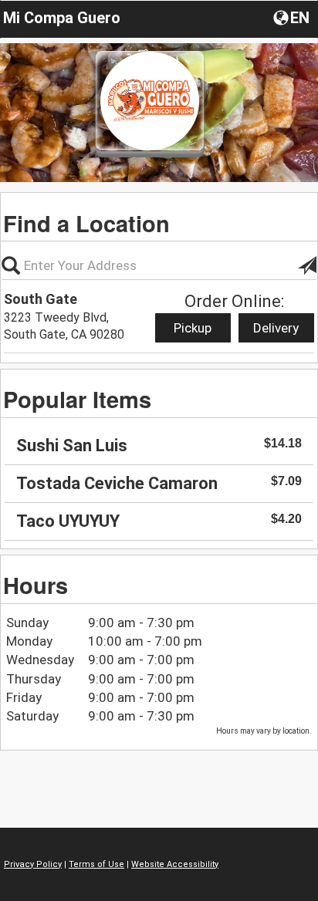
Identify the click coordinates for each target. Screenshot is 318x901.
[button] (293, 17)
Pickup (192, 328)
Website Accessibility (174, 864)
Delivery (276, 328)
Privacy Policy (33, 864)
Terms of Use (96, 864)
